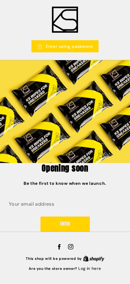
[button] (65, 46)
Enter (65, 224)
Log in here (89, 268)
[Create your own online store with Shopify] (93, 258)
